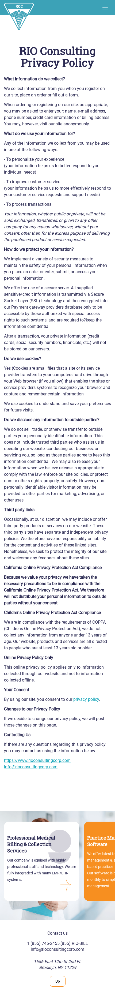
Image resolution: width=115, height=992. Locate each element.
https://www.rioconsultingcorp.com (37, 760)
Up (57, 981)
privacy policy (86, 699)
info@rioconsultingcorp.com (30, 766)
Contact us (57, 933)
